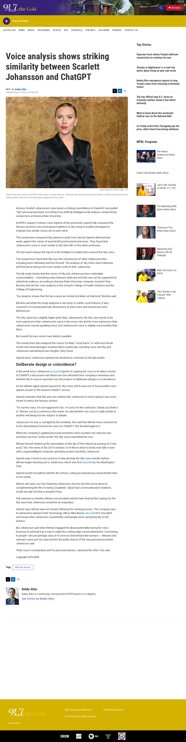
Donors (117, 30)
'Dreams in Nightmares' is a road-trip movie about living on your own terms (156, 69)
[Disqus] (93, 660)
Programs (44, 30)
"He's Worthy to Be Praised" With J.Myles (166, 294)
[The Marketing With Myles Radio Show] (146, 211)
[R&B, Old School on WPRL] (146, 275)
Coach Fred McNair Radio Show (153, 172)
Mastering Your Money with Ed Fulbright (164, 252)
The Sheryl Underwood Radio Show (166, 154)
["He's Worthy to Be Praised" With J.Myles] (146, 296)
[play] (6, 21)
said (30, 411)
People (57, 30)
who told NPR (93, 513)
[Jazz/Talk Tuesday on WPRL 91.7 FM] (146, 189)
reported (87, 462)
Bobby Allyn (21, 89)
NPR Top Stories (22, 567)
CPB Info (90, 30)
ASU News (104, 30)
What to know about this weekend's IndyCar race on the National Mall (155, 115)
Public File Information (113, 710)
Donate (175, 7)
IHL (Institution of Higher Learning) (80, 716)
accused (55, 371)
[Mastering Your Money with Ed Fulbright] (146, 253)
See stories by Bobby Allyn (38, 598)
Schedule (76, 30)
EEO (66, 30)
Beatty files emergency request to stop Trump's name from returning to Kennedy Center (158, 83)
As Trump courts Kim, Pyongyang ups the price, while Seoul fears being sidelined (158, 127)
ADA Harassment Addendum (78, 710)
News (22, 30)
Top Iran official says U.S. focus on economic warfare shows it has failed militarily (156, 100)
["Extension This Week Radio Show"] (146, 232)
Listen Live (9, 30)
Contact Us (131, 30)
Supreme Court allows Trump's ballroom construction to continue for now (157, 56)
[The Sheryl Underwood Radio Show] (146, 156)
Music (31, 30)
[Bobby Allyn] (12, 596)
